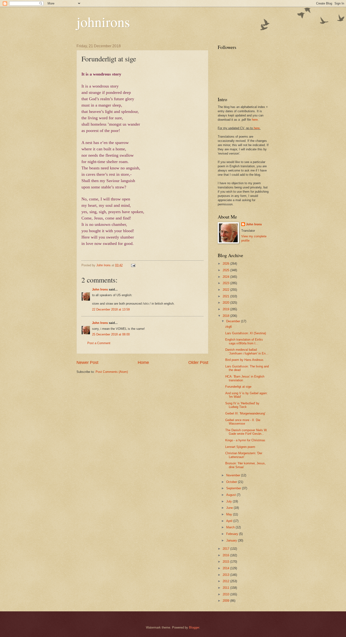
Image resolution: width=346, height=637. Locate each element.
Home (143, 362)
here (255, 119)
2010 (226, 594)
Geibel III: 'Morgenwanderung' (245, 413)
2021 (226, 296)
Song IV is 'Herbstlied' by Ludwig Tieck (242, 405)
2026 (226, 263)
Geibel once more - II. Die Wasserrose (242, 421)
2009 (226, 600)
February (232, 534)
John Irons (100, 289)
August (231, 495)
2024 (226, 277)
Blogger (194, 627)
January (232, 540)
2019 (226, 309)
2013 (226, 575)
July (229, 501)
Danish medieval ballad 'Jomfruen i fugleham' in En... (246, 351)
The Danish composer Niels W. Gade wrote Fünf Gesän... (246, 431)
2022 (226, 289)
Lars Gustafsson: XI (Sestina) (245, 333)
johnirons (103, 21)
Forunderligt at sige (238, 386)
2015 (226, 561)
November (233, 475)
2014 (226, 568)
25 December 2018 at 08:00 (111, 334)
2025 (226, 270)
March (231, 527)
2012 (226, 581)
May (229, 514)
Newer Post (87, 362)
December (233, 321)
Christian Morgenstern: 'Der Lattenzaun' (243, 454)
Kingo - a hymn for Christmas (245, 440)
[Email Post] (133, 265)
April (229, 521)
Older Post (198, 362)
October (232, 482)
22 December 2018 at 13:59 (111, 309)
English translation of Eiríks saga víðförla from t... (244, 341)
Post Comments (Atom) (112, 372)
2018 (226, 316)
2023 (226, 283)
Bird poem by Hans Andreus (244, 360)
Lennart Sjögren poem (240, 447)
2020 (226, 302)
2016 (226, 555)
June (230, 508)
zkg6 (228, 326)
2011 (226, 587)
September (234, 488)
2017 (226, 548)
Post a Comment (98, 343)
